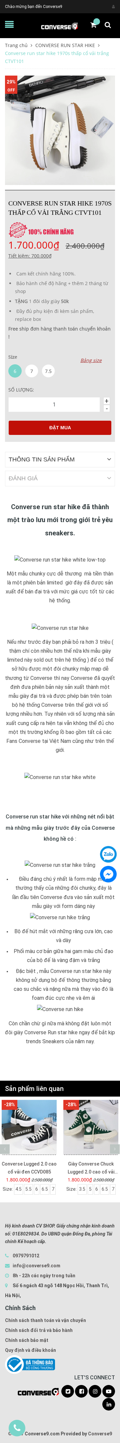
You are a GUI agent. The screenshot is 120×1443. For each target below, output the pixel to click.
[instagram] (95, 1391)
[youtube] (108, 1391)
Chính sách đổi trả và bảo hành (39, 1330)
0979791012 (26, 1255)
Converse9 (100, 1433)
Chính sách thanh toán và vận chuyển (45, 1320)
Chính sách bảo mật (26, 1340)
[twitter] (67, 1391)
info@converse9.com (36, 1265)
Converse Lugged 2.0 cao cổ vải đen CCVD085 (29, 1167)
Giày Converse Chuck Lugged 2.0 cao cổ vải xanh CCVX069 (91, 1168)
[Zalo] (108, 854)
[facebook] (81, 1391)
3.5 (82, 1189)
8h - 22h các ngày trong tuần (43, 1275)
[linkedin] (108, 1404)
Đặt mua (60, 427)
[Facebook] (108, 874)
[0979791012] (17, 1428)
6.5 (45, 1189)
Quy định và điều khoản (30, 1350)
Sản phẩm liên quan (34, 1089)
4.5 (18, 1189)
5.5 (28, 1189)
